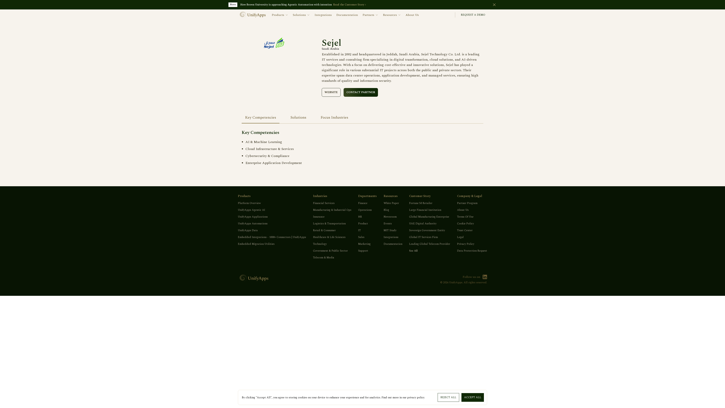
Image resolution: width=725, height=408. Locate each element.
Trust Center (465, 230)
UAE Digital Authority (423, 224)
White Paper (391, 203)
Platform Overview (249, 203)
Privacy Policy (465, 244)
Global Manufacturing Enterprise (429, 217)
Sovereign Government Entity (427, 230)
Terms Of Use (465, 217)
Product (363, 224)
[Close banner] (494, 4)
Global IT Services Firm (423, 237)
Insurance (319, 217)
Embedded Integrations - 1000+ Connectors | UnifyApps (272, 237)
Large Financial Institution (425, 210)
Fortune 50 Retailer (420, 203)
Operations (365, 210)
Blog (386, 210)
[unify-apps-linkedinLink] (485, 277)
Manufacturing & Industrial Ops (332, 210)
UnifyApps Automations (253, 224)
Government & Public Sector (330, 251)
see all (413, 251)
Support (363, 251)
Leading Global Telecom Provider (429, 244)
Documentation (347, 15)
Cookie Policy (465, 224)
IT (359, 230)
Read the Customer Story (348, 5)
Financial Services (324, 203)
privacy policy (415, 398)
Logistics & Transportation (329, 224)
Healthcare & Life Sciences (329, 237)
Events (388, 224)
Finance (362, 203)
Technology (320, 244)
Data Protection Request (472, 251)
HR (360, 217)
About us (412, 15)
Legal (460, 237)
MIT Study (390, 230)
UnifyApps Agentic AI (251, 210)
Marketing (364, 244)
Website (331, 92)
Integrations (323, 15)
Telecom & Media (323, 258)
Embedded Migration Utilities (256, 244)
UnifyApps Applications (253, 217)
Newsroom (390, 217)
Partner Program (467, 203)
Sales (361, 237)
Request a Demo (473, 15)
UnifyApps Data (248, 230)
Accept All (472, 397)
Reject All (448, 397)
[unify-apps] (253, 15)
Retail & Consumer (324, 230)
